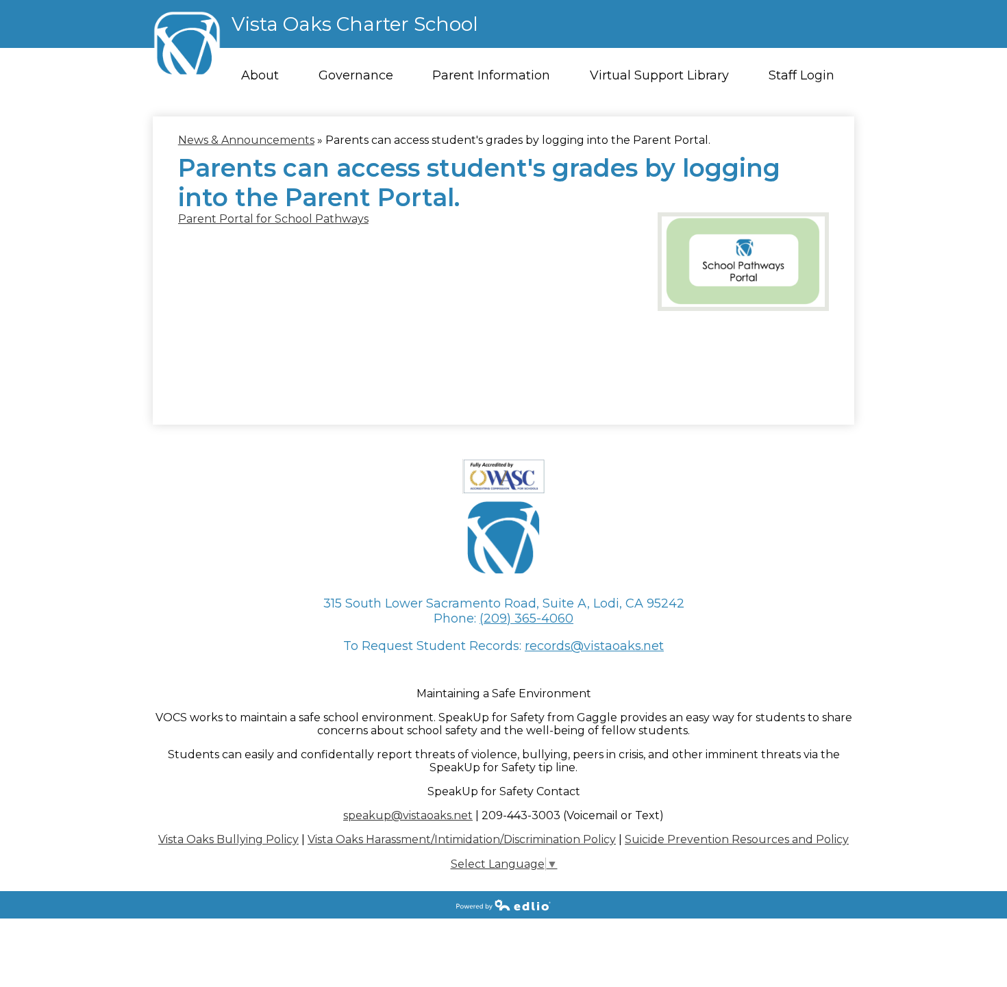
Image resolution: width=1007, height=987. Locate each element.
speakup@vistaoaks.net (408, 815)
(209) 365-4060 (526, 618)
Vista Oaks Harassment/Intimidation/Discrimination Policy (462, 839)
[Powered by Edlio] (503, 905)
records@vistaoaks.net (594, 645)
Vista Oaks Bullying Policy (228, 839)
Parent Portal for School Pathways (273, 218)
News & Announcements (246, 140)
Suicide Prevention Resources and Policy (737, 839)
